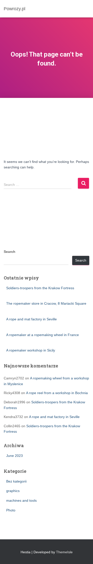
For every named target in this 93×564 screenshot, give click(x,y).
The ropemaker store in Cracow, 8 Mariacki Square (46, 303)
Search (9, 252)
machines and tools (21, 500)
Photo (10, 510)
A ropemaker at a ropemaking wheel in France (42, 335)
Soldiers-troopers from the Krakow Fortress (40, 288)
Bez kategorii (16, 481)
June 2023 (14, 456)
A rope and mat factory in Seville (31, 319)
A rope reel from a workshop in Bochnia (57, 393)
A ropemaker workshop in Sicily (30, 350)
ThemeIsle (64, 552)
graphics (13, 491)
